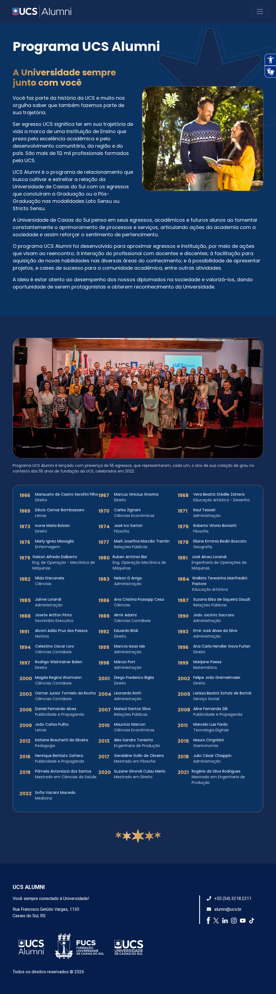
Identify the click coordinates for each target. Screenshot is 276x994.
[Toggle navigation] (259, 11)
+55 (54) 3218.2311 (232, 898)
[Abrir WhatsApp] (262, 980)
